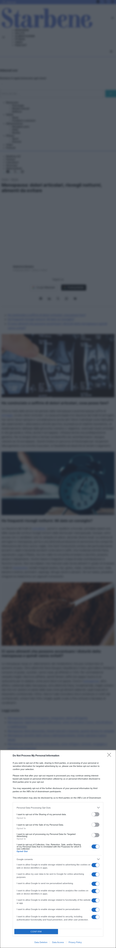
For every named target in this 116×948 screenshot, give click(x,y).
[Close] (110, 756)
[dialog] (58, 849)
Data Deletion (40, 942)
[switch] (95, 814)
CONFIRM (36, 932)
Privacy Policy (75, 942)
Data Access (58, 942)
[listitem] (58, 807)
